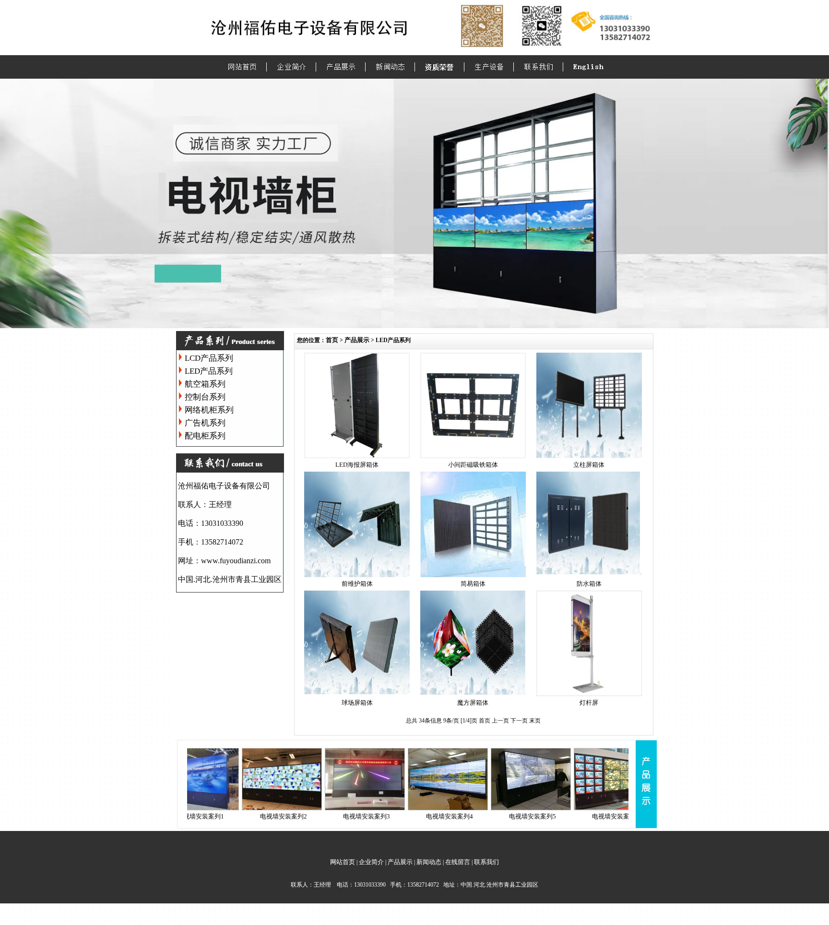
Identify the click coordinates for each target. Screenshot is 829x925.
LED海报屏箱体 (357, 464)
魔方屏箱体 (472, 702)
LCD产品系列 (209, 358)
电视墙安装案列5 (501, 816)
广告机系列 (205, 422)
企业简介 (371, 862)
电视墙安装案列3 (335, 816)
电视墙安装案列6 (584, 816)
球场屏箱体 (357, 702)
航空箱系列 (205, 384)
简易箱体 (473, 583)
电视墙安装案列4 (418, 816)
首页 (332, 340)
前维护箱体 (357, 583)
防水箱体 (589, 583)
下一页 (519, 720)
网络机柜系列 (209, 410)
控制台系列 (205, 397)
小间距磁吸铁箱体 (473, 464)
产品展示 (356, 340)
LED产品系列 (209, 371)
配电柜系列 (205, 435)
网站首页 (342, 862)
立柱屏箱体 (588, 464)
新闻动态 (428, 862)
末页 (535, 720)
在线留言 (457, 862)
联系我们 (486, 862)
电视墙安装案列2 (252, 816)
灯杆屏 (589, 702)
